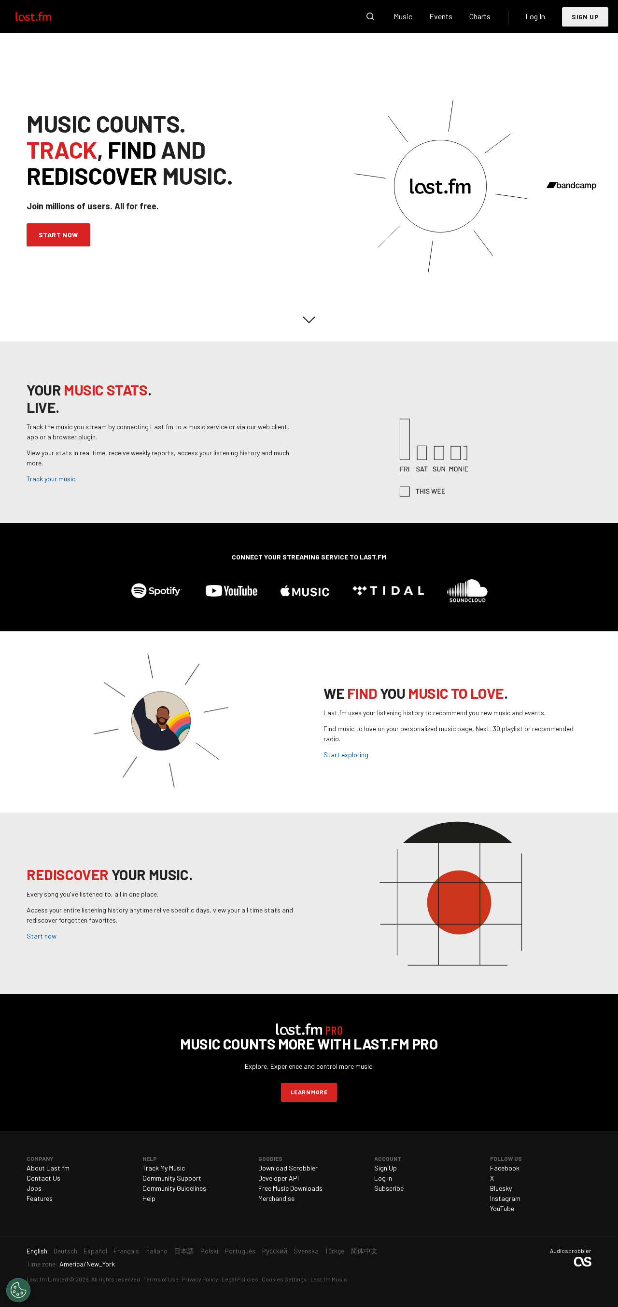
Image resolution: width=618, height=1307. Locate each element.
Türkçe (334, 1251)
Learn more (309, 1092)
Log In (535, 16)
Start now (41, 936)
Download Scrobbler (288, 1168)
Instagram (505, 1198)
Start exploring (345, 754)
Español (95, 1251)
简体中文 (364, 1251)
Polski (209, 1251)
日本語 (184, 1251)
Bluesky (501, 1188)
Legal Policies (240, 1279)
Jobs (34, 1188)
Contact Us (43, 1178)
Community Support (171, 1178)
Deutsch (65, 1251)
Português (240, 1251)
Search (370, 16)
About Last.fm (48, 1168)
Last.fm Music (328, 1279)
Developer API (278, 1178)
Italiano (156, 1251)
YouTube (502, 1208)
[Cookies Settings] (18, 1290)
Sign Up (585, 17)
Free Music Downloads (290, 1188)
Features (40, 1198)
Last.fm (44, 16)
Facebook (505, 1168)
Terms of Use (161, 1279)
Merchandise (276, 1198)
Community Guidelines (174, 1188)
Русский (274, 1251)
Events (440, 16)
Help (148, 1198)
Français (126, 1251)
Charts (480, 16)
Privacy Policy (200, 1279)
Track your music (51, 479)
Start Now (58, 235)
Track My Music (163, 1168)
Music (402, 16)
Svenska (306, 1251)
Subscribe (389, 1188)
